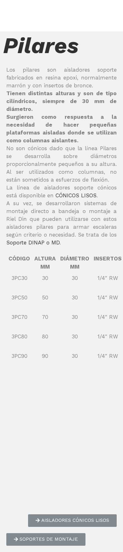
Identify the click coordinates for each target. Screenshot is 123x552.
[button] (72, 520)
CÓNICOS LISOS (76, 195)
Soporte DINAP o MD (33, 242)
